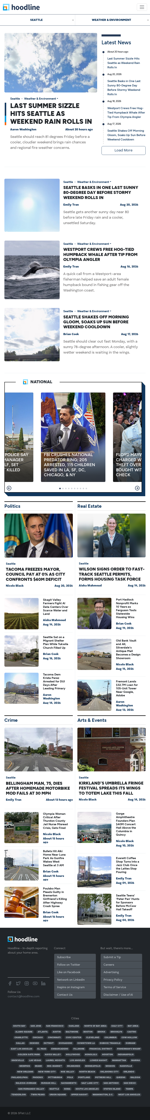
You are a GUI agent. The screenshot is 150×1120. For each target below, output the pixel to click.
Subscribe (64, 957)
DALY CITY (117, 1026)
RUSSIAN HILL (48, 1083)
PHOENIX (38, 1077)
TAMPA (129, 1089)
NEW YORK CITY (47, 1072)
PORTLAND (84, 1077)
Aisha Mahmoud (54, 620)
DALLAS (20, 1043)
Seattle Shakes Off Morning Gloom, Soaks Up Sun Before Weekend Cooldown (126, 135)
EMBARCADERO (59, 1049)
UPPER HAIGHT (79, 1095)
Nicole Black (15, 585)
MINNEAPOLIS (92, 1066)
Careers (109, 964)
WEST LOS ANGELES (129, 1095)
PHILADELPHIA (19, 1077)
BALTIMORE (72, 1032)
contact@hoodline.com (24, 996)
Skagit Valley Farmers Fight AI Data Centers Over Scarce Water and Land (55, 607)
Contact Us (64, 994)
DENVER (34, 1043)
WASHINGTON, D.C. (103, 1095)
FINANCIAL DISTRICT (100, 1049)
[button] (9, 488)
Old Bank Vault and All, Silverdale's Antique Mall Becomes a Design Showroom (128, 649)
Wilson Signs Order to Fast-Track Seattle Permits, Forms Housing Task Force (112, 574)
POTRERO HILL (103, 1077)
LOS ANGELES (77, 1060)
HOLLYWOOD (73, 1055)
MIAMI (38, 1066)
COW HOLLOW (129, 1038)
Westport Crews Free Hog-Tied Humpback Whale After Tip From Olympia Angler (126, 112)
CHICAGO (38, 1038)
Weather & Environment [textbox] (111, 20)
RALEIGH (135, 1077)
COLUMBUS (110, 1038)
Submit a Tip (112, 957)
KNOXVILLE (18, 1060)
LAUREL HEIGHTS (55, 1060)
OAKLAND (74, 1026)
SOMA (67, 1089)
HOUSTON (107, 1055)
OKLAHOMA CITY (109, 1072)
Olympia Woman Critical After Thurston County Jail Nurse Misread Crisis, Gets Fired (55, 821)
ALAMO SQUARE (24, 1032)
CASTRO (131, 1032)
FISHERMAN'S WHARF (128, 1049)
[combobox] (37, 19)
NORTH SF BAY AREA (95, 1026)
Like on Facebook (68, 972)
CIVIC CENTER (73, 1038)
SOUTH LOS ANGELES (87, 1089)
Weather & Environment (40, 98)
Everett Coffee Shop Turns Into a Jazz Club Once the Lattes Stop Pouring (127, 865)
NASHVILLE (126, 1066)
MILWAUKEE (73, 1066)
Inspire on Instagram (71, 987)
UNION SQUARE (58, 1095)
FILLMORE (79, 1049)
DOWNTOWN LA (86, 1043)
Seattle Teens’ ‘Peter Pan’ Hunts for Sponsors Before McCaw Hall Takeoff (127, 902)
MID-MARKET (54, 1066)
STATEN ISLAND (112, 1089)
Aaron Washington (23, 129)
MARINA (135, 1060)
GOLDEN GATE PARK (29, 1055)
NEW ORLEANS (25, 1072)
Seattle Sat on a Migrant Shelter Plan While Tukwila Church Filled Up (55, 642)
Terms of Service (115, 987)
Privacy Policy (113, 979)
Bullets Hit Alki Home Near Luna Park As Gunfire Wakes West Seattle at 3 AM (54, 858)
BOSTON (88, 1032)
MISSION (110, 1066)
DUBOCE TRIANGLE (110, 1043)
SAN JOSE (36, 1026)
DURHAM (130, 1043)
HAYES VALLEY (53, 1055)
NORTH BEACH (87, 1072)
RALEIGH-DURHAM (26, 1083)
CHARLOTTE (21, 1038)
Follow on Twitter (68, 964)
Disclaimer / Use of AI (118, 994)
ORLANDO (128, 1072)
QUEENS (120, 1077)
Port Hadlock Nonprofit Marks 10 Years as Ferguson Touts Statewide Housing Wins (127, 608)
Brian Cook (71, 334)
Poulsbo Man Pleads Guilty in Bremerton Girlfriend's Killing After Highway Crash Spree (55, 897)
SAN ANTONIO (111, 1083)
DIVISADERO (65, 1043)
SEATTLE (54, 1089)
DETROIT (49, 1043)
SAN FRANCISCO (54, 1026)
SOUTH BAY (19, 1026)
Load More (123, 150)
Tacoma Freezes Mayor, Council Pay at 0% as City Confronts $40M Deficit (35, 574)
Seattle (15, 98)
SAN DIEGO (130, 1083)
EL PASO (41, 1049)
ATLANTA (43, 1032)
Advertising (111, 972)
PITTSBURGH (55, 1077)
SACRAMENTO (68, 1083)
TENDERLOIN (18, 1095)
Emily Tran (71, 204)
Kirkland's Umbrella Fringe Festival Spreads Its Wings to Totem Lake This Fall (111, 788)
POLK (70, 1077)
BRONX (101, 1032)
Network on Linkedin (71, 979)
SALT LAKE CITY (89, 1083)
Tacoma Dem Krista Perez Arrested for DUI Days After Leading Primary (54, 681)
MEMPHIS (24, 1066)
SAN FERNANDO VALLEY (31, 1089)
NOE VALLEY (67, 1072)
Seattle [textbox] (36, 20)
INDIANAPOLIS (126, 1055)
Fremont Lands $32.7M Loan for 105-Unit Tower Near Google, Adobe (127, 688)
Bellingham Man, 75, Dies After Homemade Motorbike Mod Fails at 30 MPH (38, 788)
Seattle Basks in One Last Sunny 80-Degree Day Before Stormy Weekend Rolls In (100, 192)
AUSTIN (57, 1032)
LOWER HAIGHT (98, 1060)
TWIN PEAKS (38, 1095)
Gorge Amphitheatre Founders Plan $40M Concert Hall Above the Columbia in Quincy (126, 824)
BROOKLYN (116, 1032)
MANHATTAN (119, 1060)
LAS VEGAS (35, 1060)
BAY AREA (133, 1026)
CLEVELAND (92, 1038)
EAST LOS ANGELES (21, 1049)
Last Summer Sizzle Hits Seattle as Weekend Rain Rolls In (51, 113)
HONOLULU (91, 1055)
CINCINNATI (54, 1038)
